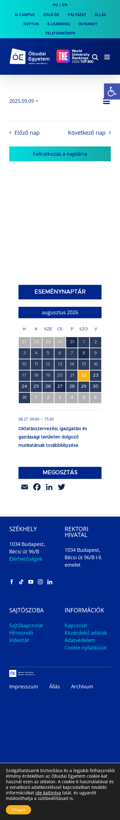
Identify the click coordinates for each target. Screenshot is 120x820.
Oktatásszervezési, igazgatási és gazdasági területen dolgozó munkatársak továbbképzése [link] (52, 437)
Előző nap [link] (26, 132)
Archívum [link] (82, 686)
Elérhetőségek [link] (25, 559)
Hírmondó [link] (21, 632)
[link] (112, 91)
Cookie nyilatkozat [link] (86, 647)
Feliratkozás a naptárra (60, 153)
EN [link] (64, 4)
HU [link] (55, 4)
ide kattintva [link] (48, 793)
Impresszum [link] (23, 686)
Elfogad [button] (18, 809)
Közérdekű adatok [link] (86, 632)
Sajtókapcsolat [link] (26, 625)
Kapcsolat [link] (76, 625)
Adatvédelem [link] (80, 640)
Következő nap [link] (87, 132)
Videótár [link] (19, 640)
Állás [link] (54, 686)
